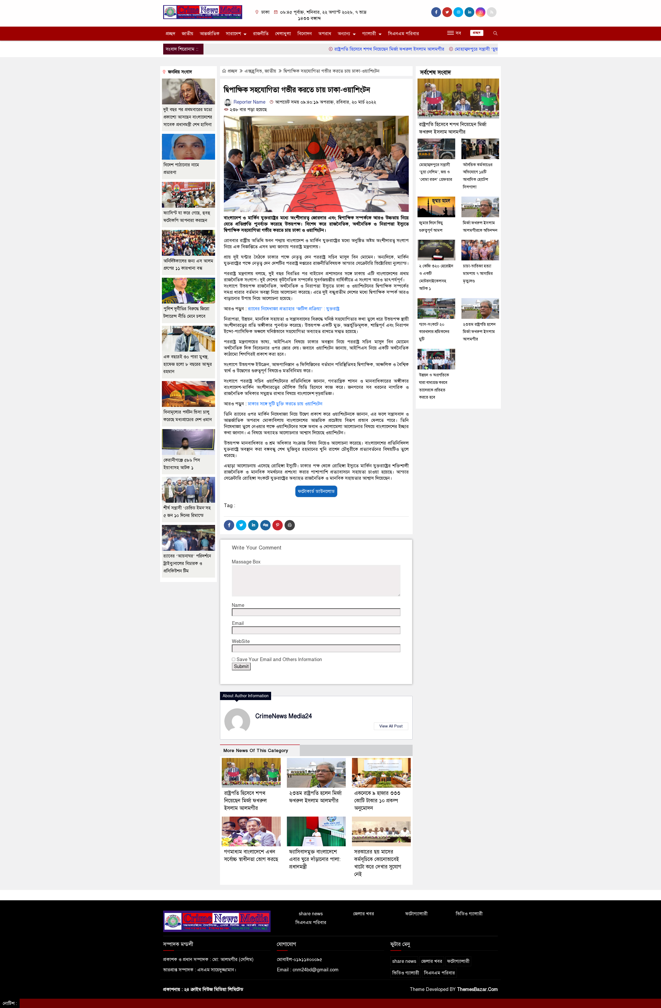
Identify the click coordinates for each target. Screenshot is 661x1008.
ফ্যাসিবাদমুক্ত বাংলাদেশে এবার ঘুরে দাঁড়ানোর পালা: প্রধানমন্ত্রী (315, 859)
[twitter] (447, 12)
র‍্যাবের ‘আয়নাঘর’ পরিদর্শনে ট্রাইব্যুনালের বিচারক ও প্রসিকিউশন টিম (187, 563)
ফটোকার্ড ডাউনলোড (316, 491)
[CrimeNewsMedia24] (202, 12)
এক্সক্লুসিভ (253, 71)
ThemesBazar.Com (477, 989)
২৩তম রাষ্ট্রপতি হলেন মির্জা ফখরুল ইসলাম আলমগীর (479, 332)
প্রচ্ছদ (170, 33)
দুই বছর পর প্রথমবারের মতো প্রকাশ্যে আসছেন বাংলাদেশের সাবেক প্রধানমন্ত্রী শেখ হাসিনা (187, 117)
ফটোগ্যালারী (416, 914)
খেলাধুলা (283, 33)
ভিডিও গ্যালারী (469, 914)
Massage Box (246, 562)
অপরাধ (324, 33)
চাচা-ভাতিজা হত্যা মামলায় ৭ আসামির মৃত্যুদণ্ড (478, 273)
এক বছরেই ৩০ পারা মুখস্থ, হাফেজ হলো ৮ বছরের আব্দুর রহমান (187, 364)
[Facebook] (229, 525)
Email (238, 623)
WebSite (241, 641)
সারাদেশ (233, 33)
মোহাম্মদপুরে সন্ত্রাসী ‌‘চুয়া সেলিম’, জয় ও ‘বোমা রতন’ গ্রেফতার (480, 49)
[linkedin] (469, 12)
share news (311, 914)
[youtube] (480, 12)
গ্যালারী (369, 33)
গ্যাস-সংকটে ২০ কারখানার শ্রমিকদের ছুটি (434, 332)
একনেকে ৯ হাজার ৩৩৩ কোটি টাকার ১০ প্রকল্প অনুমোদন (377, 800)
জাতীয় (187, 33)
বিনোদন (304, 33)
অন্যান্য (344, 33)
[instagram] (458, 12)
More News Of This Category (255, 750)
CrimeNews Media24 (283, 716)
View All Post (391, 726)
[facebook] (436, 12)
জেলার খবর (363, 914)
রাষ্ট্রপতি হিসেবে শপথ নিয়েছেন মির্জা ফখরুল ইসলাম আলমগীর (359, 49)
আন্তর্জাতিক (209, 33)
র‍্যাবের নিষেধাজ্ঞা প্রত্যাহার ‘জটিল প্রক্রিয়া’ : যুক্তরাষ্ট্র (294, 309)
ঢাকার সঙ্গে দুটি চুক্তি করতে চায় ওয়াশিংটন (285, 404)
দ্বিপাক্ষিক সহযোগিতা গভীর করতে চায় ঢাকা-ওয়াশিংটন (332, 71)
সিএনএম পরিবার (403, 33)
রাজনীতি (261, 33)
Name (238, 605)
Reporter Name (248, 102)
